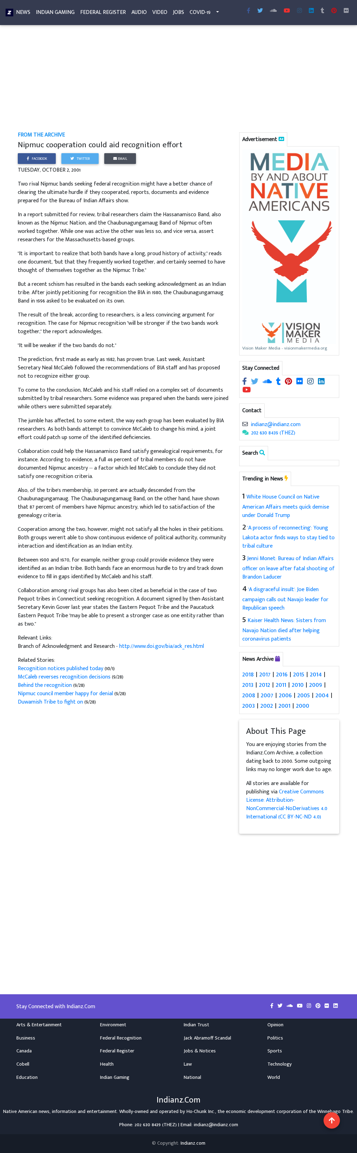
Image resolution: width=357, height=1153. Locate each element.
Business (25, 1038)
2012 (264, 685)
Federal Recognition (121, 1038)
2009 (315, 685)
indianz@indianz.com (276, 424)
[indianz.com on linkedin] (321, 382)
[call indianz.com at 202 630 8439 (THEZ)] (245, 433)
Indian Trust (196, 1025)
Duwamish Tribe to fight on (51, 702)
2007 (267, 695)
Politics (275, 1038)
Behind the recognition (45, 685)
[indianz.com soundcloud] (273, 11)
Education (27, 1077)
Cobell (22, 1064)
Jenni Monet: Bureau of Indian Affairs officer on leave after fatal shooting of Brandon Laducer (288, 568)
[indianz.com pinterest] (334, 11)
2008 (248, 695)
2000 (302, 706)
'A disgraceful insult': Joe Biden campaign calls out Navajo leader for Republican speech (285, 599)
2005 (303, 695)
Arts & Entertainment (39, 1025)
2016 (282, 674)
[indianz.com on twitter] (255, 382)
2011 (281, 685)
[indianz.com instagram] (299, 11)
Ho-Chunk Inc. (201, 1111)
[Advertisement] (178, 79)
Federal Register (103, 12)
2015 (298, 674)
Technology (279, 1064)
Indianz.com (193, 1143)
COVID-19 (200, 12)
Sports (274, 1051)
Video (159, 12)
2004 (322, 695)
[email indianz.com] (245, 424)
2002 (266, 706)
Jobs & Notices (200, 1051)
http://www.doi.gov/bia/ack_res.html (161, 646)
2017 (265, 674)
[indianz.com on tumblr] (322, 11)
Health (107, 1064)
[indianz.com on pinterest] (289, 382)
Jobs (178, 12)
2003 (248, 706)
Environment (113, 1025)
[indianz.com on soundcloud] (268, 382)
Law (188, 1064)
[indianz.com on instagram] (311, 382)
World (273, 1077)
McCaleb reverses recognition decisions (65, 677)
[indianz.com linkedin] (311, 11)
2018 (248, 674)
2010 (298, 685)
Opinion (275, 1025)
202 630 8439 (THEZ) (273, 433)
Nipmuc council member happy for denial (66, 693)
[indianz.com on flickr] (346, 11)
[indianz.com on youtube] (287, 11)
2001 (284, 706)
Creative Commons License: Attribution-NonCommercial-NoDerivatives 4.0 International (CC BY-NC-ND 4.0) (286, 804)
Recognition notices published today (61, 668)
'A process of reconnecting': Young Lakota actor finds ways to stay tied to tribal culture (288, 537)
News (23, 12)
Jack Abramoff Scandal (207, 1038)
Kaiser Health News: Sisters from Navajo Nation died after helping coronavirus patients (284, 630)
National (192, 1077)
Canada (24, 1051)
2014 (316, 674)
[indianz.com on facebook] (245, 382)
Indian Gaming (55, 12)
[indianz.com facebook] (248, 11)
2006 (285, 695)
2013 (247, 685)
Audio (139, 12)
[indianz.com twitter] (260, 11)
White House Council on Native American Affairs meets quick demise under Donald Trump (285, 506)
